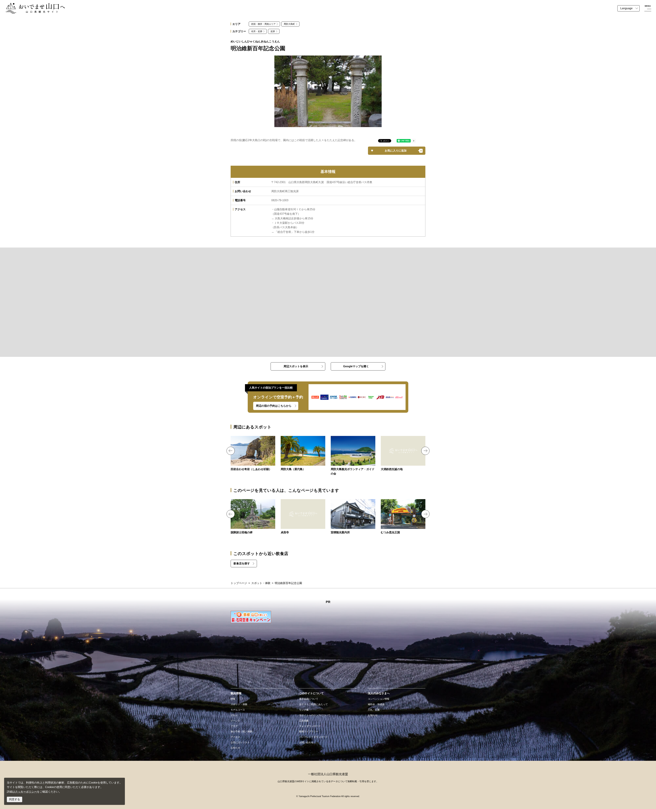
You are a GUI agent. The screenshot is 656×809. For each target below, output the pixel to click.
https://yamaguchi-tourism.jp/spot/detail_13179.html (253, 453)
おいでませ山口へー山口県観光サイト (28, 4)
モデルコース (238, 709)
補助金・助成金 (376, 704)
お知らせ (235, 747)
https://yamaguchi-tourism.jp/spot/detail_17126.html (253, 517)
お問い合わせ (306, 742)
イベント (235, 720)
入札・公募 (374, 709)
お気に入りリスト (240, 742)
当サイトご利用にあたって (313, 704)
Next (425, 451)
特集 (233, 698)
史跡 (272, 31)
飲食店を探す (242, 563)
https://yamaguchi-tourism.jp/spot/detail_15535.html (303, 453)
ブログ (234, 726)
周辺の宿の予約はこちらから (273, 405)
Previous (231, 451)
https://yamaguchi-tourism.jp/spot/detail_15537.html (403, 453)
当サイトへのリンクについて (314, 715)
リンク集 (304, 709)
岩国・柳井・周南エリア (263, 24)
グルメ (234, 715)
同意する (14, 799)
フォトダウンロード (310, 726)
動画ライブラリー (308, 731)
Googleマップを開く (356, 366)
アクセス (235, 737)
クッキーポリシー (26, 791)
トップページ (239, 583)
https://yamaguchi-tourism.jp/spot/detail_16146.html (353, 456)
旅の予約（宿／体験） (243, 731)
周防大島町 (289, 24)
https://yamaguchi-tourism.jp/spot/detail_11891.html (353, 517)
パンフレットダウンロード (313, 737)
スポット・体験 (260, 583)
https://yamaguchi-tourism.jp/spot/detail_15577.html (303, 517)
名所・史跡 (256, 31)
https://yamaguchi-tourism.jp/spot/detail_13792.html (403, 517)
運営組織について (308, 698)
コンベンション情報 (378, 698)
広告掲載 (304, 720)
